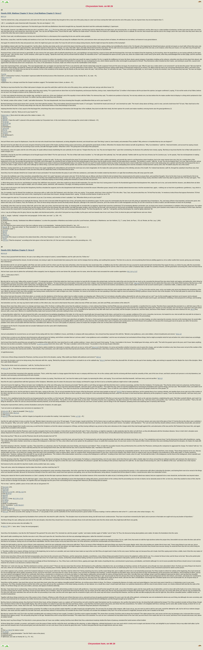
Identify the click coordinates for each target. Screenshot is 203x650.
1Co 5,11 (95, 347)
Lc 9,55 (5, 237)
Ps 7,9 (5, 130)
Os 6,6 (8, 414)
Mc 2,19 (15, 498)
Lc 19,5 (39, 344)
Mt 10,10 (16, 413)
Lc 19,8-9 (45, 344)
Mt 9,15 (5, 498)
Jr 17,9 (5, 132)
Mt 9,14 (5, 492)
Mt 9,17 (5, 526)
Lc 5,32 (78, 416)
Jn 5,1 (51, 30)
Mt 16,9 (119, 391)
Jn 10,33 (5, 122)
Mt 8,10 (5, 118)
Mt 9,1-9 (3, 16)
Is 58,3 (16, 505)
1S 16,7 (5, 133)
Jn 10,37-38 (7, 123)
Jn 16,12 (5, 632)
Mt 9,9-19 (4, 253)
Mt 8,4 (5, 217)
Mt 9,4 (5, 136)
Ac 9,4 (5, 234)
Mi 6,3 (5, 232)
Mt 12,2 (102, 360)
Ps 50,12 (6, 488)
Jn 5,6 (4, 74)
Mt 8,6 (5, 120)
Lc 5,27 (135, 271)
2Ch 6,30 (6, 128)
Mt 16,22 (5, 508)
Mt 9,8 (5, 227)
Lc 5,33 (10, 492)
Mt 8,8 (4, 81)
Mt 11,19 (179, 334)
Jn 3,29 (5, 502)
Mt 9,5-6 (5, 219)
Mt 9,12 (5, 368)
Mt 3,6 (193, 309)
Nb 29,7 (21, 505)
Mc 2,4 (4, 77)
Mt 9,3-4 (5, 125)
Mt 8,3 (4, 79)
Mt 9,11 (98, 357)
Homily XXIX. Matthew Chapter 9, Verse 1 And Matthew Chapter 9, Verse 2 (31, 13)
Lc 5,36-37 (9, 630)
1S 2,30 (5, 240)
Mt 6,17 (5, 497)
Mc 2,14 (129, 271)
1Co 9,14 (6, 413)
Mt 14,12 (8, 493)
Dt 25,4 (31, 411)
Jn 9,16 (5, 230)
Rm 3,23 (5, 490)
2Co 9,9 (5, 411)
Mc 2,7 (8, 115)
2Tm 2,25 (6, 235)
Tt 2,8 (4, 238)
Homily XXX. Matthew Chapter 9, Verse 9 (17, 250)
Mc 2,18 (21, 492)
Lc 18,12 (5, 500)
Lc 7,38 (138, 289)
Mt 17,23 (11, 508)
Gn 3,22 (5, 487)
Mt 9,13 (160, 378)
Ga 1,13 (136, 283)
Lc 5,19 (9, 77)
